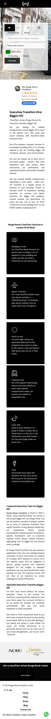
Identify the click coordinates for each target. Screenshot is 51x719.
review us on (28, 103)
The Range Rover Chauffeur (30, 88)
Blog (25, 705)
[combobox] (26, 46)
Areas (25, 701)
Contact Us (25, 709)
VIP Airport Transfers (11, 714)
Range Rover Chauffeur (17, 512)
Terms (25, 692)
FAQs (25, 697)
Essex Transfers (29, 714)
